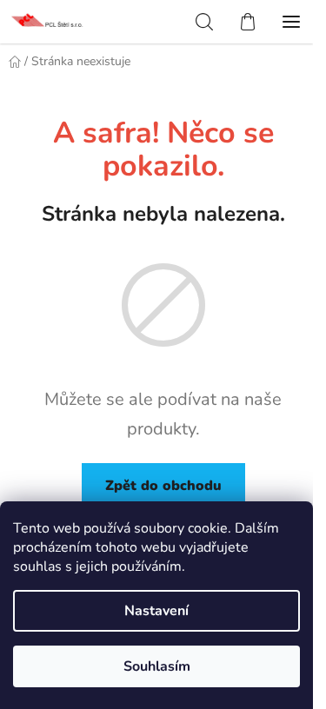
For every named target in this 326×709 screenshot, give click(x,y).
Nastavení (156, 610)
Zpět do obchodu (163, 485)
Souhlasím (156, 666)
